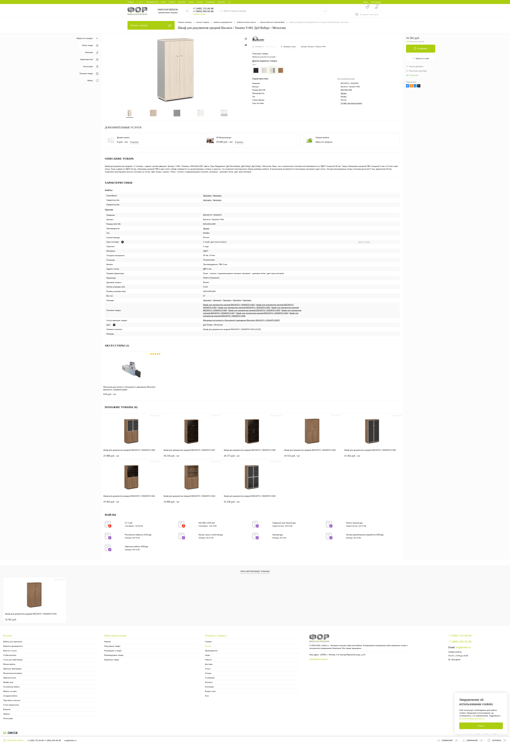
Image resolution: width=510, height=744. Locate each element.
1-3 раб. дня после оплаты (351, 103)
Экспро (343, 93)
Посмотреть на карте (318, 659)
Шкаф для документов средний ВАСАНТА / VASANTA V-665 (244, 307)
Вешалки (6, 709)
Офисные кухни (9, 678)
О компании (210, 2)
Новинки (107, 642)
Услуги (191, 2)
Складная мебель (10, 696)
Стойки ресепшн (9, 655)
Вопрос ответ (210, 691)
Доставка (181, 2)
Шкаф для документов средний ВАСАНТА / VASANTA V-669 (254, 310)
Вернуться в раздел (85, 38)
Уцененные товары (111, 660)
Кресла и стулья (10, 651)
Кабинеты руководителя (13, 646)
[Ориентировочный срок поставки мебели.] (122, 242)
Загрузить (207, 195)
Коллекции (209, 687)
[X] (418, 85)
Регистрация (376, 2)
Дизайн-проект (123, 137)
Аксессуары (88, 67)
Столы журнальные (11, 705)
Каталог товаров (139, 25)
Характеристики (86, 60)
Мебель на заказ (10, 691)
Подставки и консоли (11, 700)
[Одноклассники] (411, 85)
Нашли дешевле (416, 66)
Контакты (221, 2)
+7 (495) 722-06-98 (35, 740)
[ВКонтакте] (407, 85)
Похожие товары (86, 74)
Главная (131, 2)
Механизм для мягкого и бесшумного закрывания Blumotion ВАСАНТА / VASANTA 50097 (241, 320)
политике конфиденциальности (471, 719)
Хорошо (481, 726)
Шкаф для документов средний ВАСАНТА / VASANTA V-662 (229, 305)
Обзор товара (87, 45)
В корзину (134, 142)
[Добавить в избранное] (245, 39)
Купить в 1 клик (422, 58)
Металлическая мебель (12, 673)
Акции (163, 2)
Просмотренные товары (255, 571)
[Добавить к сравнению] (245, 45)
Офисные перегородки (12, 669)
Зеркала (6, 714)
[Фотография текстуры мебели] (114, 325)
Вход (366, 2)
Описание (89, 53)
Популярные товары (112, 646)
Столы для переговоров (12, 660)
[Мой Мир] (415, 85)
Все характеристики (346, 79)
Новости (172, 2)
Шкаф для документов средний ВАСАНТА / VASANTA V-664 (262, 313)
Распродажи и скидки (113, 651)
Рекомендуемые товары (113, 655)
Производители (152, 2)
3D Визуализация (223, 137)
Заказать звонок (199, 14)
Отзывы (200, 2)
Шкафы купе (8, 682)
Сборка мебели (322, 137)
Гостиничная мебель (11, 687)
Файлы (90, 81)
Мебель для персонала (12, 642)
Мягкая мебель (9, 664)
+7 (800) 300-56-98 (52, 740)
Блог (207, 696)
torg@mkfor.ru (463, 647)
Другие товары (364, 242)
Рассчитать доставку (418, 71)
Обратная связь (15, 740)
